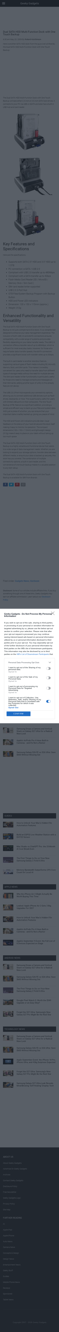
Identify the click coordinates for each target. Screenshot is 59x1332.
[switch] (48, 668)
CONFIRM (18, 714)
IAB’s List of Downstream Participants (33, 654)
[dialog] (29, 666)
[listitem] (29, 662)
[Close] (53, 614)
